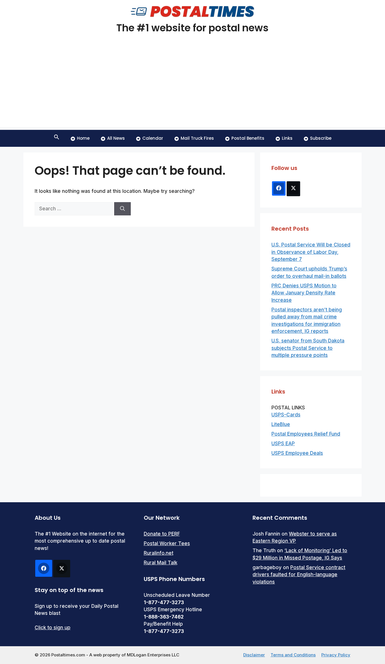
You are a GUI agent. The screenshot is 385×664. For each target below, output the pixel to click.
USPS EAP (283, 443)
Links (287, 138)
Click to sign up (52, 627)
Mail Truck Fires (197, 138)
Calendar (152, 138)
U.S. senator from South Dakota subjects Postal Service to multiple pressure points (307, 348)
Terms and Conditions (293, 655)
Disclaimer (254, 655)
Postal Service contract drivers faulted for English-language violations (299, 575)
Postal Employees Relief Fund (305, 434)
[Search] (122, 209)
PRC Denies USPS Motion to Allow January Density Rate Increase (304, 293)
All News (116, 138)
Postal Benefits (247, 138)
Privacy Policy (335, 655)
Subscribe (320, 138)
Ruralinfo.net (158, 553)
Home (83, 138)
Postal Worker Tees (167, 543)
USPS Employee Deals (297, 453)
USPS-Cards (285, 415)
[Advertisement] (192, 87)
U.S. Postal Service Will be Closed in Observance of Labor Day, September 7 (310, 252)
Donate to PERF (162, 534)
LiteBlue (280, 424)
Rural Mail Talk (160, 562)
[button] (56, 138)
